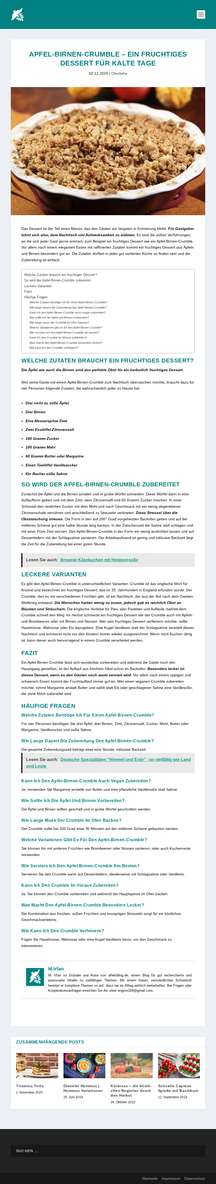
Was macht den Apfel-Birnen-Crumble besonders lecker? (66, 342)
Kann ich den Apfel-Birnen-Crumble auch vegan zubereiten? (68, 312)
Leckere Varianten (38, 286)
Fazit (28, 292)
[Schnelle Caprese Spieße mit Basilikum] (179, 1065)
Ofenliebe (119, 73)
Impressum (171, 1178)
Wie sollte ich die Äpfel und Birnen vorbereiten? (59, 317)
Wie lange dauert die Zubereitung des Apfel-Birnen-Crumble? (68, 307)
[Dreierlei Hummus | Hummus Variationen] (84, 1065)
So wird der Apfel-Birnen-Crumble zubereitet (57, 280)
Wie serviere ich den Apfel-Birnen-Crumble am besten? (64, 332)
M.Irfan (56, 968)
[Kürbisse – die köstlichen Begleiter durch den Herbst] (132, 1065)
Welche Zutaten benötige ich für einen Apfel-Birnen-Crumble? (68, 302)
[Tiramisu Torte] (37, 1065)
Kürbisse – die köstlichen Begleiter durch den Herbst (131, 1090)
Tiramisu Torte (30, 1086)
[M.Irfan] (35, 986)
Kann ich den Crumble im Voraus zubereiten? (58, 337)
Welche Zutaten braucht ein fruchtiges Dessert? (60, 275)
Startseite (150, 1178)
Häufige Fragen (35, 297)
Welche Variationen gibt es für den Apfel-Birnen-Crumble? (66, 327)
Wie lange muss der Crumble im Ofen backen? (59, 322)
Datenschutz (194, 1178)
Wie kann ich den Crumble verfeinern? (54, 347)
